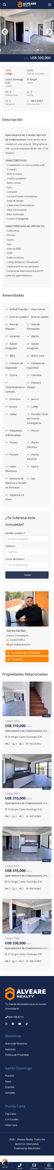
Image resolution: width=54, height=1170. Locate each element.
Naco (8, 1081)
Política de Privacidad (17, 1055)
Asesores (10, 1049)
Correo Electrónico (15, 559)
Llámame (17, 659)
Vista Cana (11, 1125)
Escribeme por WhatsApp (26, 652)
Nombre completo (15, 533)
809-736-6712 (16, 1017)
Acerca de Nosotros (16, 1043)
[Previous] (5, 31)
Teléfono (10, 546)
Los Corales (11, 1119)
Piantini (9, 1075)
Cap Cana (10, 1113)
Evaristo (9, 1087)
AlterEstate (34, 1148)
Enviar (28, 574)
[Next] (49, 31)
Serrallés (10, 1092)
